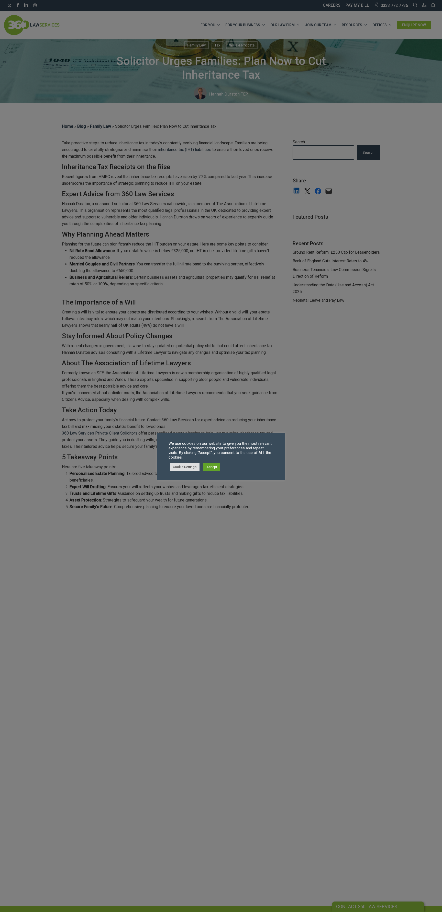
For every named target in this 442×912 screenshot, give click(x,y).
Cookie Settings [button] (184, 467)
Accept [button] (211, 467)
